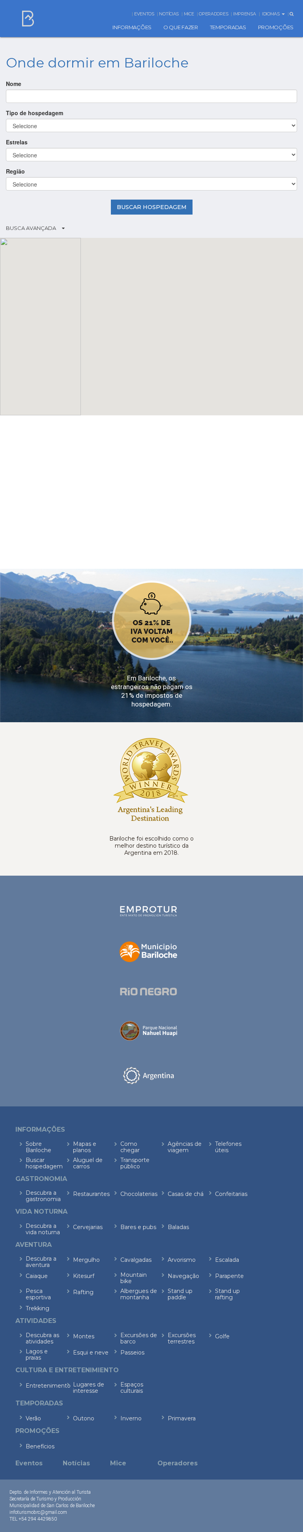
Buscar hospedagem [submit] (152, 207)
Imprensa (244, 14)
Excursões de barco (138, 1338)
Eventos (144, 14)
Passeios (132, 1352)
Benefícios (40, 1446)
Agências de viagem (185, 1147)
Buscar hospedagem (44, 1163)
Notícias (169, 14)
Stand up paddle (180, 1294)
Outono (83, 1418)
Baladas (178, 1227)
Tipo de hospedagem (34, 113)
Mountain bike (133, 1278)
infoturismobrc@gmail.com (38, 1512)
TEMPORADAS (228, 27)
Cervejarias (88, 1227)
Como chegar (130, 1147)
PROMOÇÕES (276, 27)
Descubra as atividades (42, 1338)
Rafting (83, 1292)
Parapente (229, 1276)
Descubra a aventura (41, 1261)
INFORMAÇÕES (132, 27)
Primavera (182, 1418)
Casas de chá (186, 1194)
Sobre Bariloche (38, 1147)
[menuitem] (132, 27)
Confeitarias (231, 1194)
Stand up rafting (227, 1294)
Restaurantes (91, 1194)
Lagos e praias (37, 1354)
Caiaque (37, 1276)
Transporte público (135, 1163)
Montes (83, 1336)
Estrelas (17, 142)
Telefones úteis (228, 1147)
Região (15, 171)
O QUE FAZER (180, 27)
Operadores (213, 14)
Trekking (37, 1308)
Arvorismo (182, 1260)
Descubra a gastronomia (43, 1196)
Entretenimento (44, 1386)
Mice (189, 14)
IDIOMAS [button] (271, 14)
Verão (33, 1418)
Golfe (222, 1336)
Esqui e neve (90, 1352)
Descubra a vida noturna (43, 1229)
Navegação (183, 1276)
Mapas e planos (84, 1147)
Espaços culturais (131, 1387)
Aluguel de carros (88, 1163)
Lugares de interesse (88, 1387)
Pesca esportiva (38, 1294)
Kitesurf (83, 1276)
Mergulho (86, 1260)
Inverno (131, 1418)
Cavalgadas (136, 1260)
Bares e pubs (138, 1227)
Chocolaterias (138, 1194)
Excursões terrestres (182, 1338)
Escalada (227, 1260)
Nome (13, 84)
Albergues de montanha (138, 1294)
